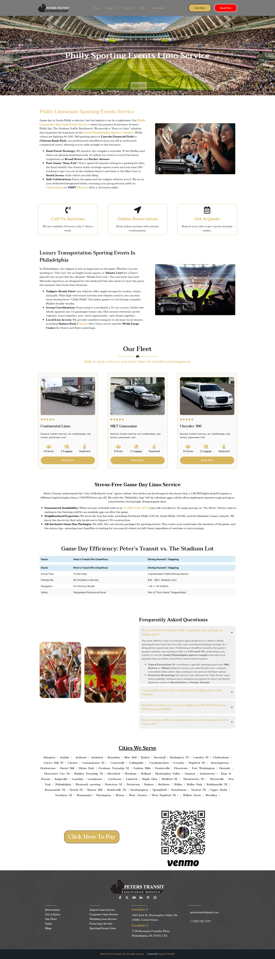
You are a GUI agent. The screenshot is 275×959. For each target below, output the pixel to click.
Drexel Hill (67, 768)
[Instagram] (155, 897)
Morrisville (217, 779)
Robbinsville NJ (217, 784)
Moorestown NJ (193, 779)
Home (96, 8)
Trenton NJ (198, 790)
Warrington (103, 795)
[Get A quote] (207, 210)
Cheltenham (221, 757)
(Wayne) (82, 187)
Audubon (97, 757)
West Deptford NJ (164, 795)
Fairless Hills (142, 768)
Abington (49, 757)
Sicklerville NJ (116, 790)
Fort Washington (203, 768)
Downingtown (220, 763)
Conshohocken (159, 763)
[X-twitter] (127, 897)
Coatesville (117, 763)
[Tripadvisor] (134, 897)
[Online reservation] (137, 210)
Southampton (139, 790)
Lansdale (77, 779)
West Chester (138, 795)
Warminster (84, 795)
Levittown (114, 779)
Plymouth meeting (88, 784)
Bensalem (114, 757)
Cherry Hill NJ (53, 763)
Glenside (224, 768)
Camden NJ (200, 757)
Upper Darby (218, 790)
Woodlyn (211, 795)
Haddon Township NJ (88, 773)
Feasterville (162, 768)
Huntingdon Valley (167, 773)
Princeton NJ (113, 784)
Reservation (158, 8)
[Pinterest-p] (148, 897)
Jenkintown (207, 773)
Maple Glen (149, 779)
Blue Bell (130, 757)
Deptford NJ (197, 763)
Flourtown (181, 768)
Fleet (143, 8)
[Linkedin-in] (141, 897)
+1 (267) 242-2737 (200, 921)
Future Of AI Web (166, 954)
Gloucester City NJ (57, 773)
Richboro (164, 784)
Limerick (132, 779)
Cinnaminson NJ (93, 763)
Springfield (160, 790)
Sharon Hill (94, 790)
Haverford (113, 773)
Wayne (120, 795)
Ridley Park (194, 784)
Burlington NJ (179, 757)
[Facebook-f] (120, 897)
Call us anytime (68, 218)
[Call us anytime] (67, 210)
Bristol (145, 757)
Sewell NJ (76, 790)
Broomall (160, 757)
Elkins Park (86, 768)
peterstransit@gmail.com (204, 912)
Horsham (130, 773)
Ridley (178, 784)
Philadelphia (63, 784)
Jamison (190, 773)
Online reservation (137, 218)
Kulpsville (61, 779)
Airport (110, 8)
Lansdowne (95, 779)
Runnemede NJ (55, 790)
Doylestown (48, 768)
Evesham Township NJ (114, 768)
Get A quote (207, 218)
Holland (146, 773)
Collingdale (136, 763)
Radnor (149, 784)
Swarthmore (179, 790)
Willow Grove (192, 795)
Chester (83, 323)
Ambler (63, 757)
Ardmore (81, 757)
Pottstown (133, 784)
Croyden (178, 763)
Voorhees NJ (63, 795)
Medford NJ (169, 779)
